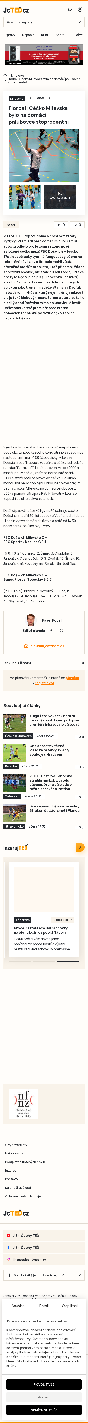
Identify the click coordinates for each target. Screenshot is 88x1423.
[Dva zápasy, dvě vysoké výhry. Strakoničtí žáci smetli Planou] (14, 813)
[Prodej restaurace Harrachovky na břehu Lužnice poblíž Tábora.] (44, 890)
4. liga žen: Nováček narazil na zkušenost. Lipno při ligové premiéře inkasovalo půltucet (54, 720)
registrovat (44, 683)
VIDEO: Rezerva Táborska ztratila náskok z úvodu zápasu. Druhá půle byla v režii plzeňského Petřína (50, 782)
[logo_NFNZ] (23, 1104)
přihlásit (72, 677)
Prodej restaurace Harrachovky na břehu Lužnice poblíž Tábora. (41, 930)
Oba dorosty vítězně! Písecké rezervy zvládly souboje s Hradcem (49, 750)
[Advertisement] (44, 391)
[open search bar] (69, 9)
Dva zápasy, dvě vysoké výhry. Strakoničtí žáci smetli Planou (54, 808)
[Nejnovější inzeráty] (80, 847)
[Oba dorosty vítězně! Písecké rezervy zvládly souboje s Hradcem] (14, 753)
